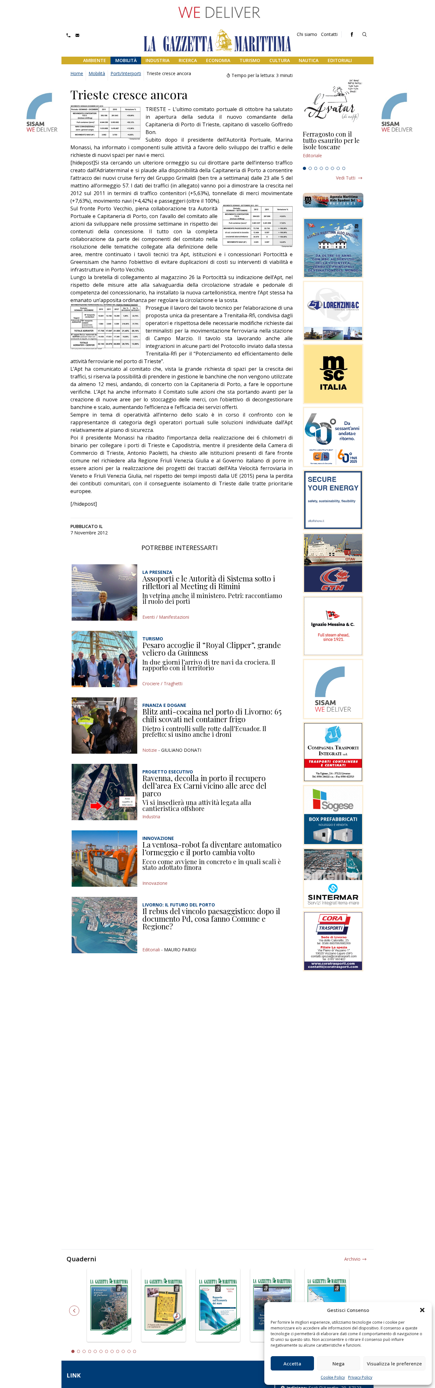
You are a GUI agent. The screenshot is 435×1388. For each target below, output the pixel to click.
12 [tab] (134, 1351)
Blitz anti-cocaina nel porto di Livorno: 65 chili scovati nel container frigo (212, 715)
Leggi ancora (333, 147)
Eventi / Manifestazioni (165, 617)
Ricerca (188, 60)
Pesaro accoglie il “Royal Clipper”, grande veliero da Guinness (211, 649)
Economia (218, 60)
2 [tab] (310, 168)
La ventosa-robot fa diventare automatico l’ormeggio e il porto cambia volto (212, 848)
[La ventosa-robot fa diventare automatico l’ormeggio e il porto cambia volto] (104, 858)
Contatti (329, 34)
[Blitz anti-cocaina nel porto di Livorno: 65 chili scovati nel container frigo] (104, 725)
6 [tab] (332, 168)
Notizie (149, 750)
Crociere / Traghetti (162, 683)
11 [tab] (129, 1351)
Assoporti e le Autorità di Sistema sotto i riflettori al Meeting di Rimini (208, 582)
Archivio (352, 1259)
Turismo (249, 60)
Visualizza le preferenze (394, 1363)
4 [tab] (321, 168)
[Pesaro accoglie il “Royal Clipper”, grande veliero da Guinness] (104, 659)
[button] (422, 1310)
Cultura (279, 60)
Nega (338, 1363)
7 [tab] (338, 168)
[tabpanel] (333, 147)
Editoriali (340, 60)
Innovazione (155, 883)
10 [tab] (123, 1351)
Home (76, 73)
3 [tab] (315, 168)
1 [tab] (304, 168)
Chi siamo (307, 34)
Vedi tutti (345, 178)
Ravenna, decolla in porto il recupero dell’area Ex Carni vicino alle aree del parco (204, 785)
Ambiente (94, 60)
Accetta (292, 1363)
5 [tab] (327, 168)
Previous (74, 1311)
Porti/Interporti (126, 73)
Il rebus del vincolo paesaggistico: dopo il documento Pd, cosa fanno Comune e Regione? (211, 918)
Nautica (308, 60)
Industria (157, 60)
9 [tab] (117, 1351)
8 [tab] (344, 168)
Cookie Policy (333, 1377)
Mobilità (126, 60)
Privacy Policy (360, 1377)
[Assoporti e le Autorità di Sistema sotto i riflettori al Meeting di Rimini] (104, 592)
